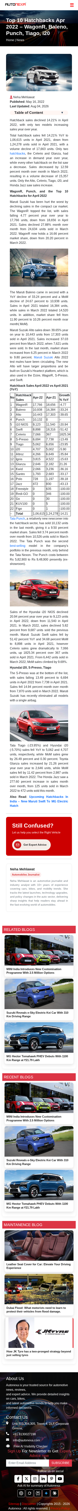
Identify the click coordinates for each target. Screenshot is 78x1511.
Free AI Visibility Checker (31, 1446)
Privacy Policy (60, 1508)
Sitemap (14, 1503)
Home (10, 40)
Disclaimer (29, 1503)
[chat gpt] (21, 1493)
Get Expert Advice (35, 844)
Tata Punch (17, 518)
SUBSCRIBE (60, 1463)
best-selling (17, 545)
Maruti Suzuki (43, 357)
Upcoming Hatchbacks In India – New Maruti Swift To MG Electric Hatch (39, 801)
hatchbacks (17, 153)
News (20, 40)
